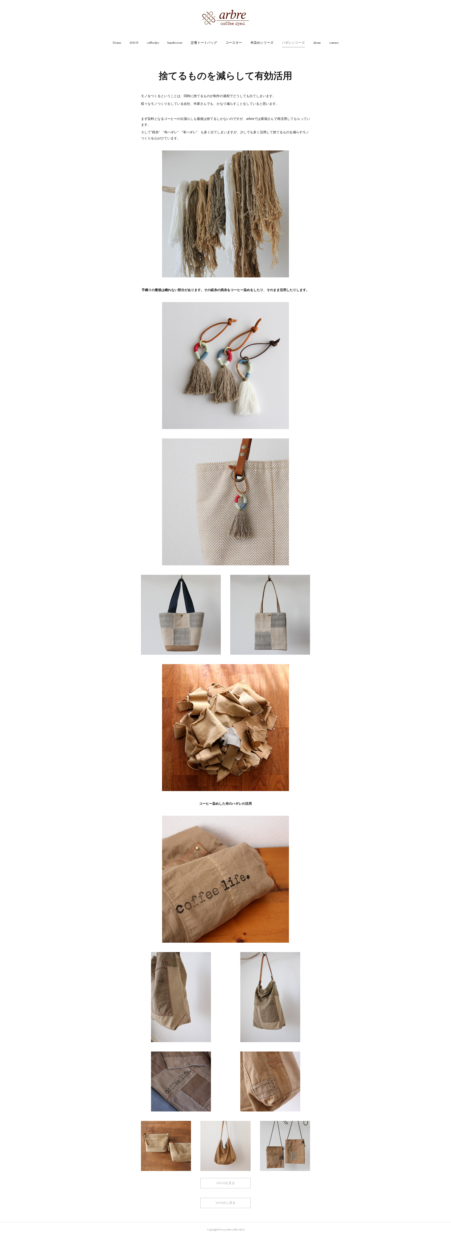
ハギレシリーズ (293, 42)
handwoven (174, 42)
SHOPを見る (225, 1183)
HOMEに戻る (226, 1203)
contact (333, 42)
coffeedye (153, 42)
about (317, 42)
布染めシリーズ (261, 42)
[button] (117, 42)
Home (117, 42)
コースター (234, 42)
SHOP (134, 42)
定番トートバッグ (204, 42)
